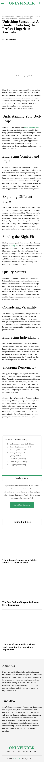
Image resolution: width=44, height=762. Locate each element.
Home (4, 17)
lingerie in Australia (31, 127)
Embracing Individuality (18, 462)
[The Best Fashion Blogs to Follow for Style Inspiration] (22, 584)
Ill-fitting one (13, 246)
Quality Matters (15, 456)
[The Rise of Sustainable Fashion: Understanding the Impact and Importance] (22, 626)
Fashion (11, 17)
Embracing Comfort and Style (20, 447)
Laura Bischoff (10, 39)
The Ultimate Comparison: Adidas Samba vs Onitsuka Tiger (19, 561)
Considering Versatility (18, 459)
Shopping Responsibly (18, 465)
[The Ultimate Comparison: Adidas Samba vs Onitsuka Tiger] (22, 542)
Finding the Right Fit (17, 453)
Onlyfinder (17, 759)
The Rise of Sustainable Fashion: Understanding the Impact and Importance (18, 647)
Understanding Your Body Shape (22, 444)
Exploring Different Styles (19, 450)
